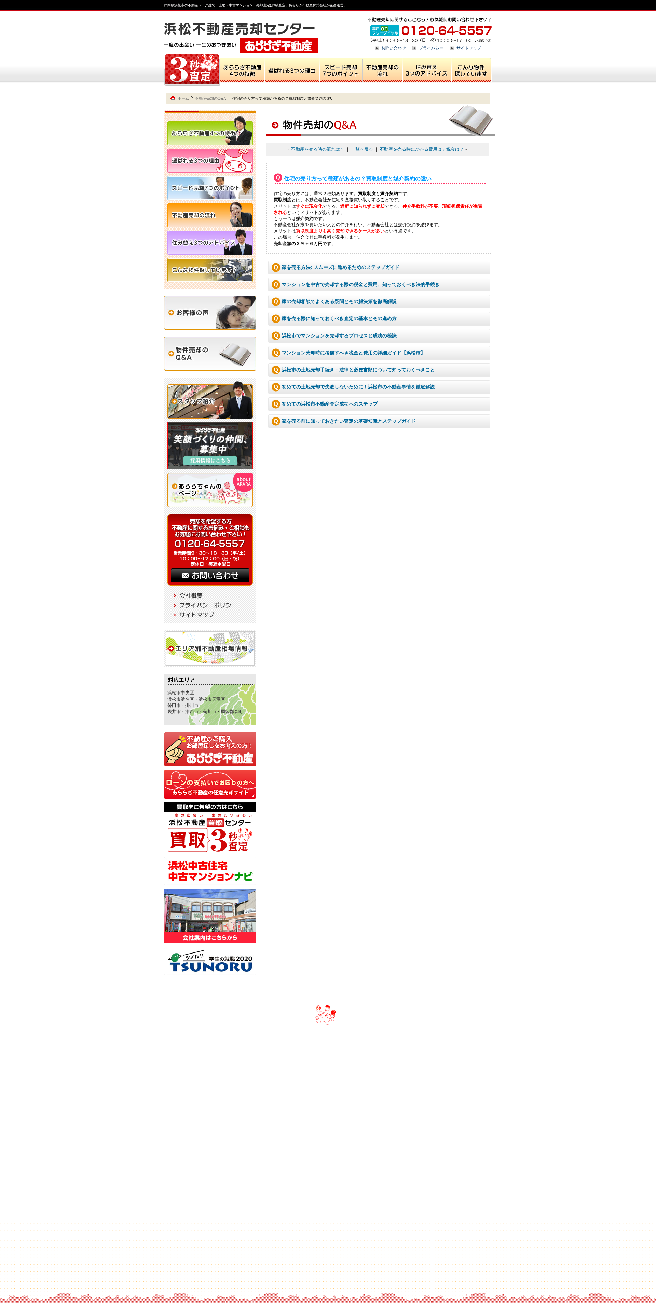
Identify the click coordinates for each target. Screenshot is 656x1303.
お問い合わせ (393, 48)
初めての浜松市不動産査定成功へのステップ (330, 404)
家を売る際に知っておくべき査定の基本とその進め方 (339, 318)
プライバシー (431, 48)
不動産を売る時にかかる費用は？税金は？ (422, 149)
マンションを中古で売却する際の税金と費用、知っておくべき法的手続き (361, 284)
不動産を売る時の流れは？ (317, 149)
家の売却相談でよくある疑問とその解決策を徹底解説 (339, 301)
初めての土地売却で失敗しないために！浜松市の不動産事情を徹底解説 (358, 386)
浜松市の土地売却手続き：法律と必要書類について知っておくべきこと (358, 369)
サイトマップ (468, 48)
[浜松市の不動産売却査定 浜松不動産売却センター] (241, 50)
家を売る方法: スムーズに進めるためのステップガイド (341, 267)
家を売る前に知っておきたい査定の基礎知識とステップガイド (349, 421)
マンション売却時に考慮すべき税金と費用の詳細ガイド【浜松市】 (353, 352)
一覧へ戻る (362, 149)
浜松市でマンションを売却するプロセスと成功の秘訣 (339, 335)
